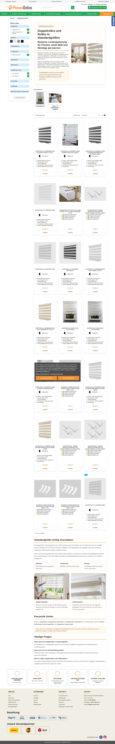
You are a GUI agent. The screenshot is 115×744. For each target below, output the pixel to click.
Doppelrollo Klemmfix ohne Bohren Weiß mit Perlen (70, 151)
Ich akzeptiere (68, 378)
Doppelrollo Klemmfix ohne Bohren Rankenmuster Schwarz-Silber (95, 152)
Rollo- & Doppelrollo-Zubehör (55, 107)
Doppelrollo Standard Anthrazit (70, 269)
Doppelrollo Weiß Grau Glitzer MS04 (95, 328)
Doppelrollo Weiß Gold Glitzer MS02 (70, 328)
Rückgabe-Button (12, 706)
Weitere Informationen (42, 374)
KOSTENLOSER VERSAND (17, 679)
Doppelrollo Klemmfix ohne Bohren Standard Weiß (45, 387)
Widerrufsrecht (12, 702)
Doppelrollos (40, 106)
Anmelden (90, 4)
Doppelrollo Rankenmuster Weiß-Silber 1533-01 (95, 269)
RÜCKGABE (57, 679)
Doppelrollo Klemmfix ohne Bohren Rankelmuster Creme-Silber (45, 447)
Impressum (11, 698)
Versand (36, 695)
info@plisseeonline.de (93, 704)
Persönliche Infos (63, 695)
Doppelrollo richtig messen (65, 624)
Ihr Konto (62, 692)
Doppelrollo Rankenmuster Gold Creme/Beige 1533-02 (45, 328)
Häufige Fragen (37, 704)
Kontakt (35, 700)
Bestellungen (62, 698)
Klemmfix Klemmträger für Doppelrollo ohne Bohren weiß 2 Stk (70, 388)
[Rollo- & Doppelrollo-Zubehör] (55, 98)
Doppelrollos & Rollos (73, 14)
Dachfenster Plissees (53, 14)
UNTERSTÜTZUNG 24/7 (78, 679)
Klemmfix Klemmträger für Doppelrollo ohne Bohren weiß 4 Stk (70, 506)
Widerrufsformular (13, 704)
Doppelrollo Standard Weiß (45, 210)
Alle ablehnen (46, 378)
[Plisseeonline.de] (21, 7)
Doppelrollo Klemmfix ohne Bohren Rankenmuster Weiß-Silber (95, 388)
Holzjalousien (91, 14)
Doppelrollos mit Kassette (56, 622)
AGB (9, 695)
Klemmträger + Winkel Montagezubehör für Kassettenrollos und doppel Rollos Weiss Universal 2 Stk (95, 212)
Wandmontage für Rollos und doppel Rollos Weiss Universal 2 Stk (70, 211)
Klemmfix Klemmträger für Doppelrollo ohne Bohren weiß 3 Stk (45, 506)
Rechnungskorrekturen (65, 700)
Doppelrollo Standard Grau (45, 269)
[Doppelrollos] (40, 98)
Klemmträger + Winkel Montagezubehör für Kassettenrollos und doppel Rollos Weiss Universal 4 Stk (95, 448)
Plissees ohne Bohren (19, 14)
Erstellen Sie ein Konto (101, 4)
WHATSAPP (37, 679)
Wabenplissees (36, 14)
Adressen (61, 702)
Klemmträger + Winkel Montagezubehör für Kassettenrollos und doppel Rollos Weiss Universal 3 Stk (70, 448)
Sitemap (36, 702)
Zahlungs (36, 698)
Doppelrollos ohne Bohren (74, 622)
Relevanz (91, 115)
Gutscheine (62, 704)
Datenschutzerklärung (14, 700)
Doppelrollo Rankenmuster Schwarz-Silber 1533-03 (45, 151)
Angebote (106, 14)
